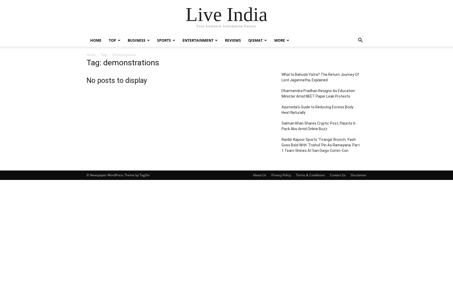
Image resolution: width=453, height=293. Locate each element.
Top (112, 40)
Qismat (255, 40)
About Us (259, 175)
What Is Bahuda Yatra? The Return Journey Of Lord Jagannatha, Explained (320, 77)
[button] (360, 40)
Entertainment (197, 40)
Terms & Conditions (310, 175)
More (279, 40)
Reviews (233, 40)
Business (136, 40)
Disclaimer (358, 175)
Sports (164, 40)
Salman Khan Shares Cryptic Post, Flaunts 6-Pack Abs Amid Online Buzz (319, 126)
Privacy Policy (281, 175)
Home (95, 40)
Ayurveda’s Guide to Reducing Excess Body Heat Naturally (317, 110)
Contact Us (338, 175)
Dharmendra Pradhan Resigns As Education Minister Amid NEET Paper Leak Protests (318, 93)
